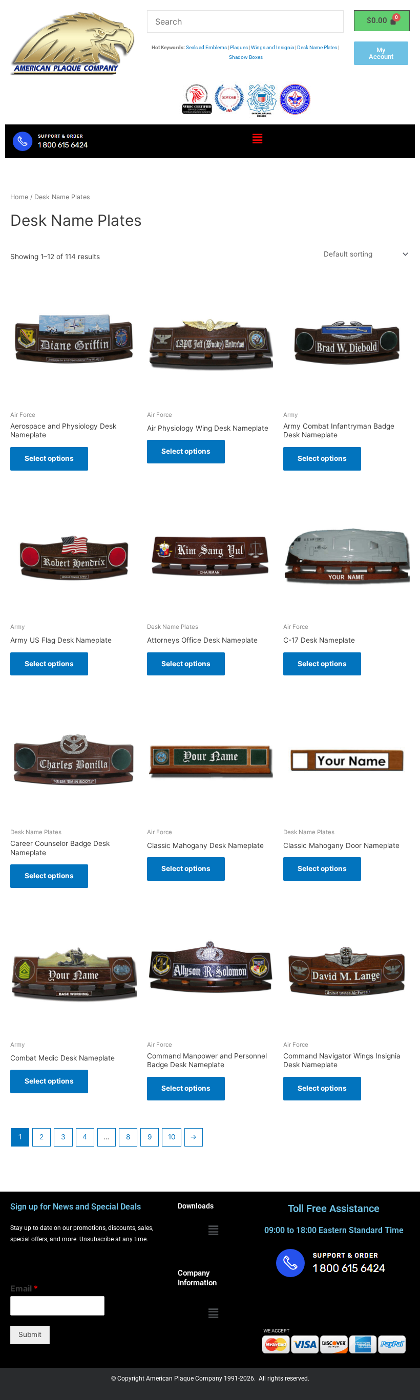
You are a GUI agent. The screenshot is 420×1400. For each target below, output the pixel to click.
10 (172, 1137)
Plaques (239, 47)
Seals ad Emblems (206, 47)
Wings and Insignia (272, 47)
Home (19, 197)
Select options (49, 458)
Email (24, 1288)
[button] (257, 139)
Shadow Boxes (246, 57)
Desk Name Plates (317, 47)
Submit (29, 1334)
